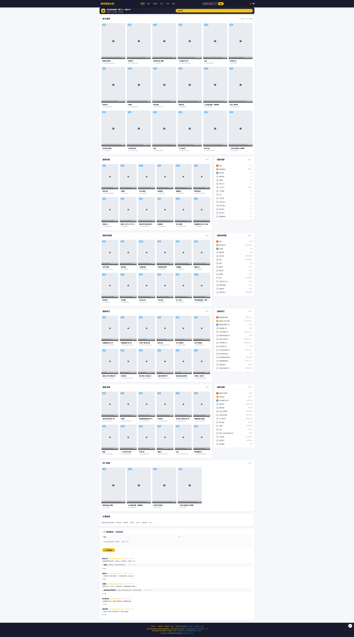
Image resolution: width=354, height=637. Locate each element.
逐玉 (220, 278)
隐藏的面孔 (222, 169)
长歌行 (221, 426)
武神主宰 (221, 404)
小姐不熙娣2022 (224, 332)
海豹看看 (221, 444)
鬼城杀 (221, 180)
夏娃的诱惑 (222, 285)
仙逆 (220, 429)
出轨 (220, 241)
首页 (142, 3)
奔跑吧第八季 (223, 328)
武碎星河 (221, 440)
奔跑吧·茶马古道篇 (224, 321)
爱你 (220, 259)
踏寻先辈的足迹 (223, 353)
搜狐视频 (144, 522)
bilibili (150, 522)
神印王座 (221, 422)
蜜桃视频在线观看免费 (107, 522)
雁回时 (221, 267)
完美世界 (221, 397)
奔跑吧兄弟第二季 (224, 335)
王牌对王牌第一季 (224, 368)
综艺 (161, 3)
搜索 (221, 4)
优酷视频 (125, 522)
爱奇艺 (132, 522)
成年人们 (221, 184)
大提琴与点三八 (223, 281)
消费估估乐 (222, 364)
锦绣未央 (221, 288)
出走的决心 (222, 202)
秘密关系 (221, 252)
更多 (208, 159)
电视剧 (155, 3)
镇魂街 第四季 (223, 393)
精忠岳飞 (221, 270)
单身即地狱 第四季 (224, 357)
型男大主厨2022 (224, 339)
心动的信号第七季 (224, 350)
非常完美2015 (223, 342)
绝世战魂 (221, 407)
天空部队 (221, 173)
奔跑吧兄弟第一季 (224, 324)
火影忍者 (221, 437)
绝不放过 (221, 209)
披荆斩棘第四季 (223, 361)
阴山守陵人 (222, 205)
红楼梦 (221, 249)
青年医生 (221, 256)
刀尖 (220, 194)
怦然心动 (221, 213)
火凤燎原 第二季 (224, 400)
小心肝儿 (221, 187)
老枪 (220, 165)
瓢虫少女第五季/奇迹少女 (226, 433)
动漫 (167, 3)
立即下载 (180, 10)
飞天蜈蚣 (221, 191)
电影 (148, 3)
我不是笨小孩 (223, 346)
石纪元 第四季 (223, 411)
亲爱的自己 (222, 292)
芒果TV (138, 522)
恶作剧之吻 (222, 245)
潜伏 (220, 263)
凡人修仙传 (222, 418)
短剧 (173, 3)
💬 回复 (104, 568)
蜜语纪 (221, 274)
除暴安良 (221, 176)
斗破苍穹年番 (223, 415)
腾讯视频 (118, 522)
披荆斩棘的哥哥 (223, 317)
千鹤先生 (221, 198)
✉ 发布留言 (108, 550)
